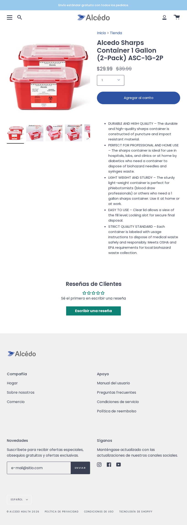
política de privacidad (61, 511)
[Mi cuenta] (164, 17)
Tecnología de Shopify (135, 511)
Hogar (12, 383)
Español (17, 499)
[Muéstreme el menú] (10, 17)
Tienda (116, 33)
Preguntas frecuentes (116, 392)
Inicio (101, 33)
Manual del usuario (113, 383)
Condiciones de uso (99, 511)
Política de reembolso (116, 411)
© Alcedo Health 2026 (23, 511)
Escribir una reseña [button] (93, 310)
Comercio (16, 401)
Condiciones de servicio (118, 401)
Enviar (80, 468)
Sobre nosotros (20, 392)
